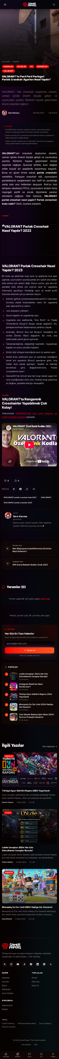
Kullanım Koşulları (9, 1027)
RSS (35, 1045)
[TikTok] (24, 964)
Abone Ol (31, 650)
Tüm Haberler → (49, 746)
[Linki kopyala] (34, 489)
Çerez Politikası (45, 1023)
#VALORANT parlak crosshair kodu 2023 (20, 497)
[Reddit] (44, 964)
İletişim (5, 1009)
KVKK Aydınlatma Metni (27, 1023)
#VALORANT (46, 497)
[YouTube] (18, 964)
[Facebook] (31, 964)
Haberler (16, 62)
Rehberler (42, 66)
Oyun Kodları (7, 993)
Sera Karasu (20, 516)
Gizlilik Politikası (8, 1023)
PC (31, 66)
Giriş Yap (36, 981)
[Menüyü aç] (5, 5)
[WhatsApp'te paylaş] (27, 489)
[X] (4, 964)
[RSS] (51, 964)
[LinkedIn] (37, 964)
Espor (4, 985)
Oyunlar (21, 66)
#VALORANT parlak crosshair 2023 (18, 503)
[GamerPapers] (29, 4)
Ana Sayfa (6, 62)
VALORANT (8, 71)
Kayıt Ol (35, 985)
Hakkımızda (7, 1005)
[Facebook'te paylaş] (20, 489)
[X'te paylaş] (14, 489)
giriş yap (45, 598)
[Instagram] (11, 964)
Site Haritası (26, 1045)
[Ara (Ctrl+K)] (54, 5)
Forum (34, 978)
